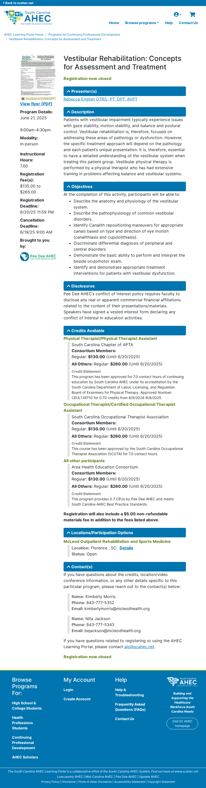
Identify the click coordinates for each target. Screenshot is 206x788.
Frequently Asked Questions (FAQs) (130, 707)
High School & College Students (27, 705)
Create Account (77, 699)
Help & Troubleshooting (129, 692)
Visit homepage (182, 723)
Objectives (81, 186)
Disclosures (82, 285)
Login (68, 689)
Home (114, 23)
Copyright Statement (161, 781)
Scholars (25, 757)
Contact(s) (81, 566)
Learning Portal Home (23, 34)
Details (126, 547)
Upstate (149, 776)
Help (169, 23)
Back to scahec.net (19, 3)
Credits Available (87, 330)
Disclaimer (69, 781)
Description (82, 111)
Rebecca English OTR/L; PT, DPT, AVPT (100, 99)
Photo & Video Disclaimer (95, 781)
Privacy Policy (50, 781)
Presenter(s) (83, 91)
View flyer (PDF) (36, 103)
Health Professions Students (22, 722)
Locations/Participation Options (101, 532)
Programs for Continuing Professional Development (84, 34)
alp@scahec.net (139, 646)
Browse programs (140, 23)
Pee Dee (126, 776)
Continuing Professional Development (23, 742)
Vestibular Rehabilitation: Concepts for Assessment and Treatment (55, 39)
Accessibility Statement (129, 781)
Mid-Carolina (99, 776)
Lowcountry (70, 776)
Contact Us (188, 23)
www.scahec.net (186, 771)
